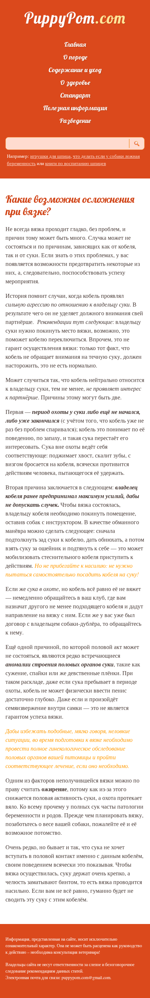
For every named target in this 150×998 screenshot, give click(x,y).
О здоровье (75, 82)
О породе (75, 57)
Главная (75, 44)
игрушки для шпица (50, 156)
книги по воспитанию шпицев (75, 163)
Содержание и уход (75, 70)
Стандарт (75, 95)
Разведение (75, 120)
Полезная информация (75, 108)
